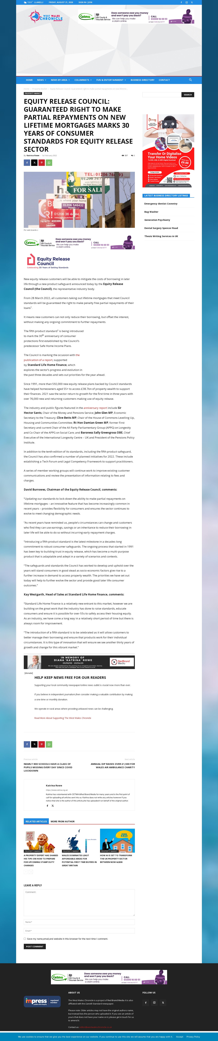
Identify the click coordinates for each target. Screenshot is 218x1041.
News (40, 79)
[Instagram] (186, 2)
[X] (191, 2)
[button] (190, 80)
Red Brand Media (116, 1000)
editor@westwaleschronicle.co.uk (95, 1027)
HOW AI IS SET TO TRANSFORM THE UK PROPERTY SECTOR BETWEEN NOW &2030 (116, 858)
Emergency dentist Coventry (160, 203)
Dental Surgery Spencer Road (161, 228)
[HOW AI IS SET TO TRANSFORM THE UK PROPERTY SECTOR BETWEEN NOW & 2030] (117, 841)
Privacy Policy (193, 1036)
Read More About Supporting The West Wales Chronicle (62, 717)
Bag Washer (151, 211)
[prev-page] (26, 872)
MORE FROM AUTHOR (63, 821)
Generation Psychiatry (157, 219)
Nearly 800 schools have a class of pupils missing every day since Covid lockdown (48, 767)
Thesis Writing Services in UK (161, 236)
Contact (164, 79)
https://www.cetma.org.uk (57, 790)
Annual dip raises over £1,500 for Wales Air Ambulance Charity (113, 765)
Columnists (82, 79)
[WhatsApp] (49, 162)
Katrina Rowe (33, 155)
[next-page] (31, 872)
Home (29, 79)
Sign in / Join (85, 2)
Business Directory (142, 79)
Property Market (39, 88)
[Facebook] (181, 2)
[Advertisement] (109, 52)
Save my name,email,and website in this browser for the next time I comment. (67, 938)
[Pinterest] (41, 162)
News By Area (59, 79)
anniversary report (95, 408)
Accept (179, 1036)
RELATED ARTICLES (36, 821)
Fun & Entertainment (110, 79)
